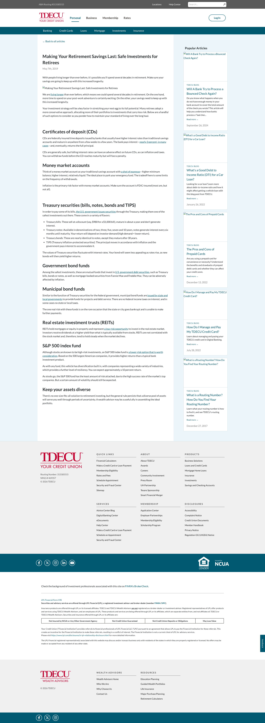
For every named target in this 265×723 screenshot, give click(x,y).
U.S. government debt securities (132, 272)
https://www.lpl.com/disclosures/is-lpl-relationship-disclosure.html (80, 635)
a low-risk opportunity (116, 328)
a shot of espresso (130, 171)
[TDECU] (61, 460)
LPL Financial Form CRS (51, 600)
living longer (57, 94)
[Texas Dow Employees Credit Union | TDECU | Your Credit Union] (51, 20)
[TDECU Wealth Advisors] (61, 676)
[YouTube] (72, 563)
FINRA (157, 603)
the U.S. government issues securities (96, 211)
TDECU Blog (193, 85)
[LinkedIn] (64, 563)
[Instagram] (56, 563)
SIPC (163, 603)
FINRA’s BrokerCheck (136, 586)
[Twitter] (47, 563)
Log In (217, 17)
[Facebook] (39, 563)
